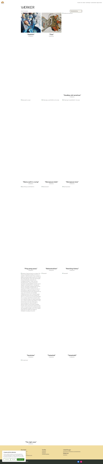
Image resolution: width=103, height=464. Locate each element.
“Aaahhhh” (31, 34)
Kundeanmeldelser (45, 454)
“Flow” (51, 34)
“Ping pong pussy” (30, 269)
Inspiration (65, 454)
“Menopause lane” (72, 182)
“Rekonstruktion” (51, 269)
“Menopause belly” (51, 182)
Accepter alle (20, 459)
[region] (14, 456)
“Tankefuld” (51, 355)
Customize (7, 459)
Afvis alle (13, 459)
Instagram (44, 451)
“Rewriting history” (72, 269)
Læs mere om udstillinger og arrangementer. (72, 451)
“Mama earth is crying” (31, 182)
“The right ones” (31, 442)
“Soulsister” (31, 355)
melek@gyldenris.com (27, 455)
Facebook (44, 452)
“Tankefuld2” (72, 355)
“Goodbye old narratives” (72, 95)
